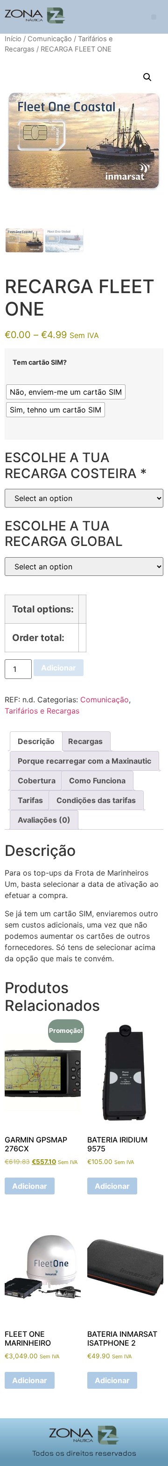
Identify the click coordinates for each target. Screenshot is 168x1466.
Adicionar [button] (29, 1186)
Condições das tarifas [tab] (96, 800)
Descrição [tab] (36, 741)
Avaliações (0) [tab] (44, 820)
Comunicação (50, 39)
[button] (153, 17)
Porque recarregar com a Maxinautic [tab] (84, 761)
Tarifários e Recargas (42, 710)
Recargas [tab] (85, 741)
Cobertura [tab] (37, 780)
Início (13, 39)
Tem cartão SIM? (40, 362)
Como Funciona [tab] (97, 780)
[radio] (66, 392)
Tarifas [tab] (30, 800)
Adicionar (58, 667)
